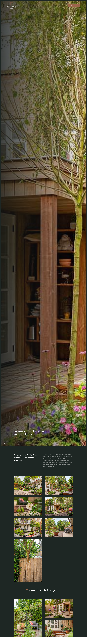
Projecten (63, 5)
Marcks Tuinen (56, 5)
